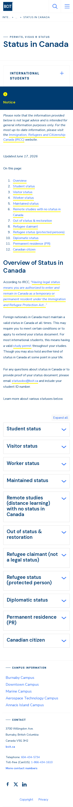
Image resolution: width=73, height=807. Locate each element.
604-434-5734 (30, 757)
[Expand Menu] (61, 73)
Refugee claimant (25, 226)
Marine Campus (19, 691)
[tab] (36, 430)
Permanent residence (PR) (31, 243)
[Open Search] (55, 6)
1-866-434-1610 (42, 762)
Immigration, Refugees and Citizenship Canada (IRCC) (34, 137)
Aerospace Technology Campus (32, 698)
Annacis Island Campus (25, 705)
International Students (25, 75)
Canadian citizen (24, 249)
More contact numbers (21, 768)
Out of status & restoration (32, 220)
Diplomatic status (26, 238)
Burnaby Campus (20, 677)
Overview (20, 180)
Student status (24, 186)
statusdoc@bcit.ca (25, 381)
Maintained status (26, 203)
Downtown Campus (22, 684)
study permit (22, 346)
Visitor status (22, 192)
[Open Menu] (67, 6)
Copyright (26, 800)
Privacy (43, 800)
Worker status (23, 198)
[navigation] (9, 6)
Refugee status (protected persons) (39, 232)
